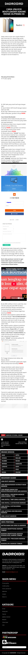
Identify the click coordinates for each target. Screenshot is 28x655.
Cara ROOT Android (8, 481)
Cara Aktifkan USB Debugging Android (11, 512)
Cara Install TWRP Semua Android (13, 499)
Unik (3, 625)
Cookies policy (5, 586)
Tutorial (4, 614)
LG (2, 469)
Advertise (4, 591)
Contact (4, 594)
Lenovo (4, 466)
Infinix (4, 464)
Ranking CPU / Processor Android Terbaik (13, 539)
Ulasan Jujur (5, 622)
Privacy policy (5, 583)
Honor (4, 458)
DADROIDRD (14, 4)
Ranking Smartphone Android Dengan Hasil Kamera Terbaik (12, 534)
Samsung (19, 464)
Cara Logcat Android (8, 516)
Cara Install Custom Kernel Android (11, 507)
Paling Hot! (5, 611)
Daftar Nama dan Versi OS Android (13, 525)
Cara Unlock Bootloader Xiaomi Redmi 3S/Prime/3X (14, 11)
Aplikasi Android (6, 617)
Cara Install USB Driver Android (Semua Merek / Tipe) (12, 495)
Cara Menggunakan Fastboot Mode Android (13, 485)
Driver (3, 608)
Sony (17, 466)
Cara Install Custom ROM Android (13, 503)
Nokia (4, 472)
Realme (18, 458)
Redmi (18, 461)
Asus (3, 455)
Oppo (17, 455)
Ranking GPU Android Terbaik (11, 543)
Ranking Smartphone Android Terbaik (12, 529)
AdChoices (5, 647)
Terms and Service (6, 588)
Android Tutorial (11, 435)
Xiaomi (20, 435)
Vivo (17, 469)
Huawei (4, 461)
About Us (4, 597)
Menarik (4, 619)
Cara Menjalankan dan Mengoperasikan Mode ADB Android (14, 490)
